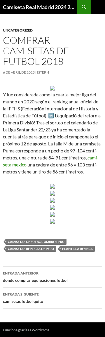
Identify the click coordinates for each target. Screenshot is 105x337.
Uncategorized (18, 30)
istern (43, 72)
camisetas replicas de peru (31, 249)
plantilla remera (77, 249)
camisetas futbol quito (23, 298)
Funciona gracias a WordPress (26, 330)
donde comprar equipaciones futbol (35, 277)
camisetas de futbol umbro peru (36, 242)
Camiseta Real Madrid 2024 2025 (40, 7)
